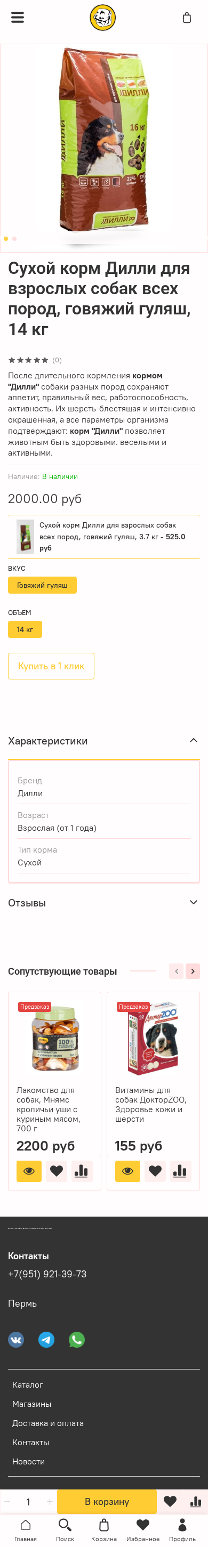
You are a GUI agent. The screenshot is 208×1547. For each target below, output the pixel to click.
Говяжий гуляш (42, 585)
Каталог (27, 1384)
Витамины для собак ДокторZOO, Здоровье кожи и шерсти (151, 1104)
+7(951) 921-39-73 (47, 1274)
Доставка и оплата (48, 1423)
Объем (19, 613)
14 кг (25, 629)
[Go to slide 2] (14, 239)
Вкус (17, 568)
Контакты (30, 1442)
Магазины (31, 1403)
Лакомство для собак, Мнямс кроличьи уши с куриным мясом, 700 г (49, 1108)
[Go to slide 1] (6, 239)
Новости (28, 1461)
